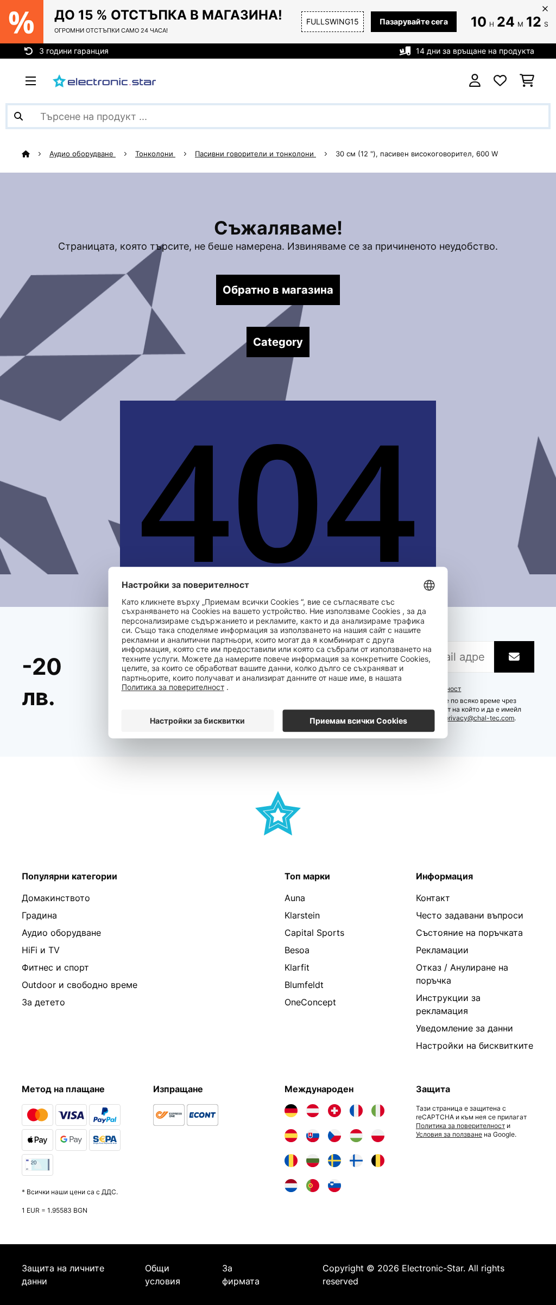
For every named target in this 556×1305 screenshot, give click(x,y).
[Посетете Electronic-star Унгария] (356, 1135)
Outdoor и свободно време (79, 984)
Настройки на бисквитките (474, 1045)
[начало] (35, 153)
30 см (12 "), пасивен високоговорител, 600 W (417, 153)
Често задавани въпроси (469, 915)
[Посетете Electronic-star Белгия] (377, 1160)
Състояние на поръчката (469, 932)
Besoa (297, 950)
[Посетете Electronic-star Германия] (291, 1110)
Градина (39, 915)
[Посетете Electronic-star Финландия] (356, 1160)
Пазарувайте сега (414, 21)
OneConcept (310, 1002)
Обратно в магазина (278, 289)
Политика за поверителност (460, 1126)
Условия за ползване (449, 1134)
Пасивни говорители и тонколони (255, 153)
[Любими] (500, 81)
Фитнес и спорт (55, 967)
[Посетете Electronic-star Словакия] (312, 1135)
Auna (295, 897)
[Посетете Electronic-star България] (312, 1160)
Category (278, 342)
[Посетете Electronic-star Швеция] (334, 1160)
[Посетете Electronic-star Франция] (356, 1110)
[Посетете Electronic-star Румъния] (291, 1160)
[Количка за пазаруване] (527, 81)
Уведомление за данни (464, 1028)
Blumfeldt (304, 984)
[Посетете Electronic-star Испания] (291, 1135)
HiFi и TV (41, 950)
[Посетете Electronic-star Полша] (377, 1135)
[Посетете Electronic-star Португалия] (312, 1185)
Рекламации (442, 950)
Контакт (433, 897)
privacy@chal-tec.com (479, 718)
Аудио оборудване (82, 153)
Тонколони (155, 153)
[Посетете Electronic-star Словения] (334, 1185)
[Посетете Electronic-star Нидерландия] (291, 1185)
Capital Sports (314, 932)
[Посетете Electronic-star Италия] (377, 1110)
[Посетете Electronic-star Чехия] (334, 1135)
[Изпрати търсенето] (18, 116)
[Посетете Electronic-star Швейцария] (334, 1110)
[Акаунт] (475, 81)
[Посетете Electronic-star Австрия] (312, 1110)
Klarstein (302, 915)
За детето (43, 1002)
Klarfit (297, 967)
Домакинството (56, 897)
